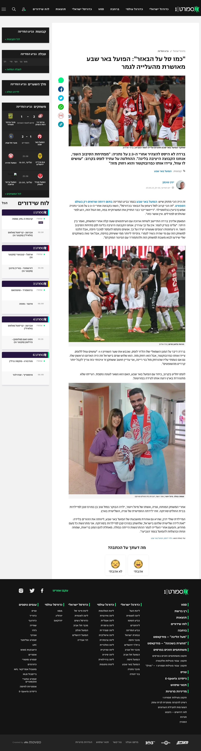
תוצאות (61, 9)
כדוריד (33, 615)
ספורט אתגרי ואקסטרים (29, 680)
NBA (59, 610)
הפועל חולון (81, 630)
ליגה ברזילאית (106, 659)
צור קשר (117, 742)
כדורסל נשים (81, 620)
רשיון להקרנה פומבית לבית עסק (169, 702)
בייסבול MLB (30, 674)
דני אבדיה (82, 640)
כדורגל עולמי (134, 9)
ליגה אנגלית (107, 620)
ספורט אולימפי (29, 640)
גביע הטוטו (134, 620)
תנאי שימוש (179, 685)
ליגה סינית (108, 654)
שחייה (33, 625)
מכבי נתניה (134, 669)
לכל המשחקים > (13, 194)
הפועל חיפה (133, 659)
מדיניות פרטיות (176, 691)
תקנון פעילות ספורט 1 (175, 697)
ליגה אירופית (107, 615)
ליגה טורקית (107, 649)
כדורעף (33, 620)
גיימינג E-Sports (176, 678)
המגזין (183, 722)
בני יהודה (135, 674)
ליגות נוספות (107, 664)
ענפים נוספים (28, 604)
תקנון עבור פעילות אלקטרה (171, 660)
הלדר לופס (168, 538)
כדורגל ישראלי (159, 9)
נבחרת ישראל (132, 635)
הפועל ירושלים (80, 635)
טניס (183, 672)
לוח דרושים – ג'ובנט (176, 712)
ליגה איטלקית (106, 635)
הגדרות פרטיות (83, 742)
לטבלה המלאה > (13, 69)
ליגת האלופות (106, 610)
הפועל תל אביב (131, 654)
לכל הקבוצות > (12, 39)
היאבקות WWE (28, 649)
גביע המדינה (163, 51)
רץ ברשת (180, 611)
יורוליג (59, 615)
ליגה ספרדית (107, 630)
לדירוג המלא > (12, 92)
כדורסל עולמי (53, 604)
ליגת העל (135, 610)
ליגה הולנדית (107, 645)
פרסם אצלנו (131, 742)
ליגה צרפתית (107, 640)
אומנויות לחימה (28, 686)
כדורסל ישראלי (82, 9)
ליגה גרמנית (107, 625)
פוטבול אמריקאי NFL (25, 669)
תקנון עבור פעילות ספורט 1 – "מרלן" (166, 665)
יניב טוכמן (168, 182)
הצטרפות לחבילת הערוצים (172, 707)
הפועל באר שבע (162, 171)
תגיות (183, 717)
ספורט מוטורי (29, 659)
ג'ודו (34, 630)
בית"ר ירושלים (132, 645)
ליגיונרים (135, 625)
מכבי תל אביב (132, 649)
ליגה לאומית (133, 615)
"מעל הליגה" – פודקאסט (170, 637)
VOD (101, 9)
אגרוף (33, 635)
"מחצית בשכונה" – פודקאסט (167, 643)
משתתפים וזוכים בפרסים (170, 649)
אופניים (32, 654)
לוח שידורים (41, 9)
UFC (35, 645)
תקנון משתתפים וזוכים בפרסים (169, 656)
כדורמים (32, 664)
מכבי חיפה (134, 640)
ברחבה (114, 9)
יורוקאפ (58, 620)
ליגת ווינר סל (81, 610)
